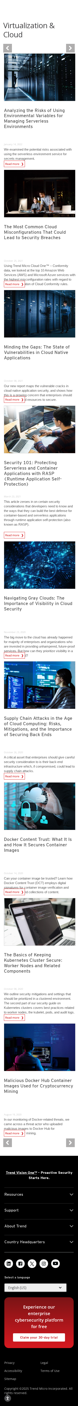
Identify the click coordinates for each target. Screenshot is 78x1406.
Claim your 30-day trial (35, 1336)
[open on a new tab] (32, 1263)
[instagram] (43, 1263)
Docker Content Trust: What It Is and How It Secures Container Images (38, 845)
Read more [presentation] (12, 163)
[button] (35, 1287)
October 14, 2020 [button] (13, 873)
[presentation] (39, 77)
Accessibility (13, 1371)
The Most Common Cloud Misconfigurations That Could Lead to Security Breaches (35, 232)
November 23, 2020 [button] (15, 632)
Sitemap (10, 1379)
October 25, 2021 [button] (13, 260)
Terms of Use (50, 1371)
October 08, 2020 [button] (13, 988)
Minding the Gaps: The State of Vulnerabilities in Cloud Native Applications (37, 352)
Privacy (9, 1363)
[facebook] (20, 1263)
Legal (44, 1363)
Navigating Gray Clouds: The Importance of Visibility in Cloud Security (38, 603)
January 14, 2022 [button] (13, 144)
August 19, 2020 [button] (12, 1114)
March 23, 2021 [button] (12, 496)
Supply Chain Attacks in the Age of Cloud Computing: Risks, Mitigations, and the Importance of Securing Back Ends (38, 726)
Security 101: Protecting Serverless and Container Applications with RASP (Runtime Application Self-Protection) (33, 473)
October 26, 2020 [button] (13, 752)
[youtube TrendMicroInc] (55, 1263)
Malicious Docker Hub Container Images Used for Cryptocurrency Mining (38, 1086)
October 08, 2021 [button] (13, 380)
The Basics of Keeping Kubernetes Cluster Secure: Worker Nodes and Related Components (33, 963)
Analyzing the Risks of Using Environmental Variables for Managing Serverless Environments (34, 118)
